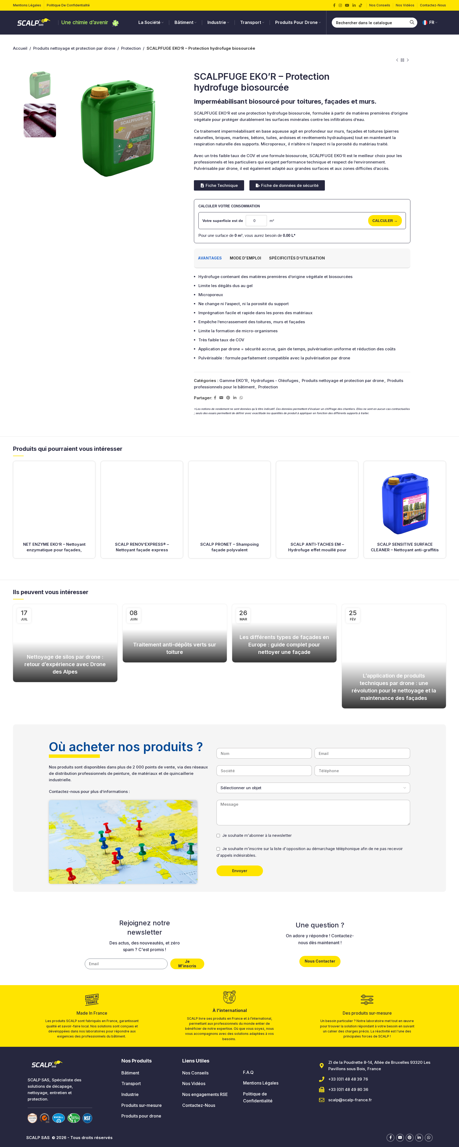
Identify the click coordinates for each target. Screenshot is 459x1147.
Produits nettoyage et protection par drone (74, 48)
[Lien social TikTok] (360, 5)
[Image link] (32, 1117)
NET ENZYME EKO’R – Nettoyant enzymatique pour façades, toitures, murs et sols (54, 550)
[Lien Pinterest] (228, 397)
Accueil (20, 48)
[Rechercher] (412, 23)
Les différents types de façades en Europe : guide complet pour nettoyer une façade (284, 644)
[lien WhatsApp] (241, 397)
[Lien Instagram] (340, 5)
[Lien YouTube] (347, 5)
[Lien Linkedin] (354, 5)
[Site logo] (34, 22)
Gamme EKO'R (233, 380)
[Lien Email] (221, 397)
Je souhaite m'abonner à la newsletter (257, 835)
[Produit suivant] (407, 60)
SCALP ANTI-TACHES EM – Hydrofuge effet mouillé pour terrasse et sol (317, 550)
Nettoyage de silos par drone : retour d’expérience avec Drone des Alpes (65, 664)
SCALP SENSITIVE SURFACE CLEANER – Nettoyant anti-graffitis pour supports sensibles (405, 550)
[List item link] (147, 1073)
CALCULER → (385, 221)
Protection (131, 48)
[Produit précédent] (397, 60)
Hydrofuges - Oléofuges (274, 380)
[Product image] (54, 502)
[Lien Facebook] (334, 5)
